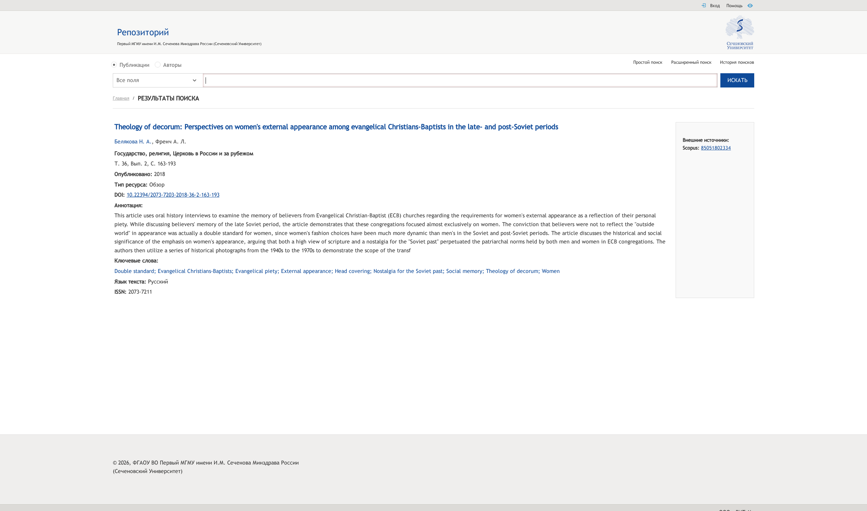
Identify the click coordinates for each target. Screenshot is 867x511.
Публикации (134, 65)
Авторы (172, 65)
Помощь (734, 5)
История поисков (737, 62)
